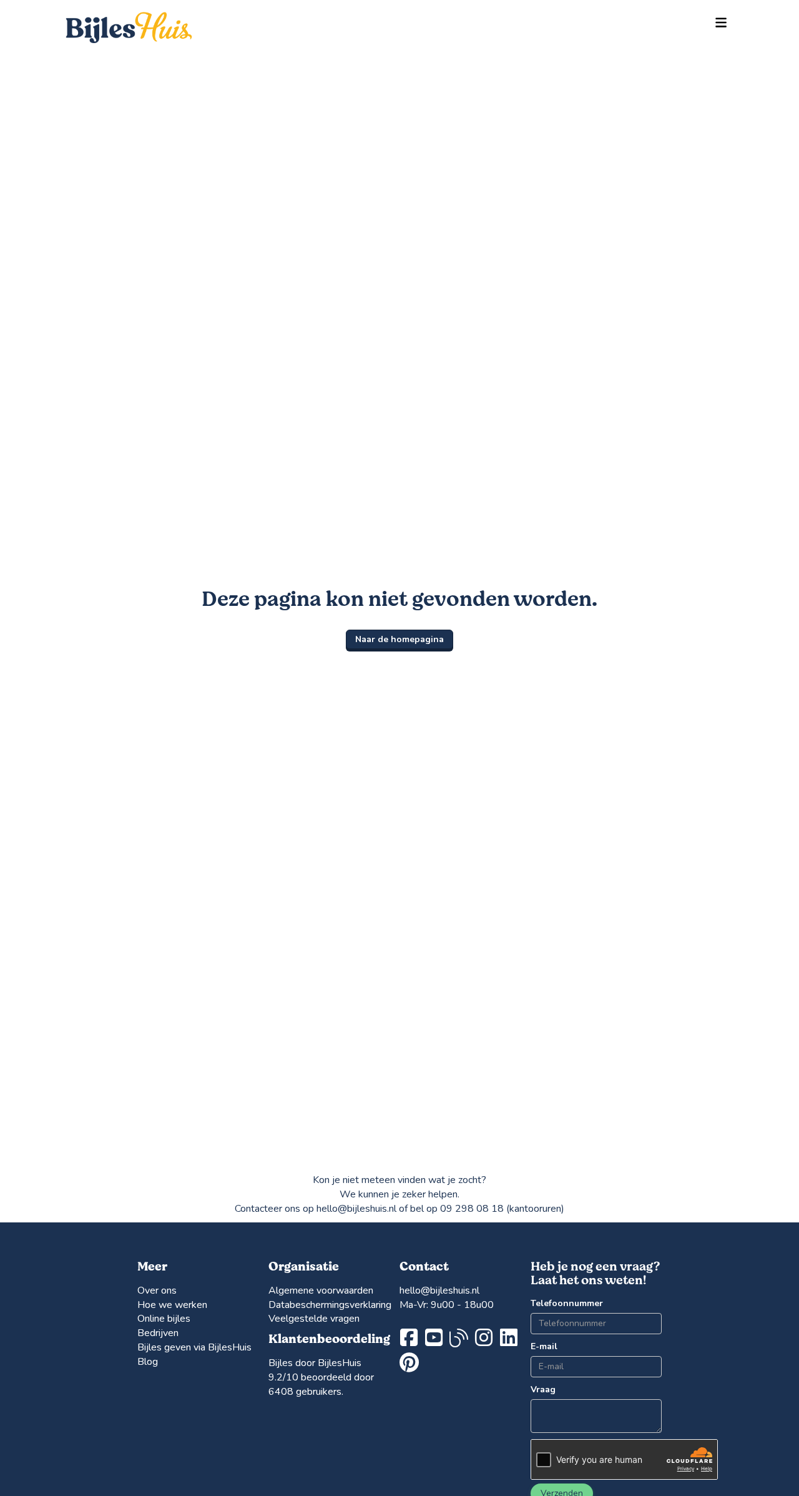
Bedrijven (158, 1333)
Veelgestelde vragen (314, 1318)
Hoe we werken (172, 1305)
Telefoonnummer (558, 1303)
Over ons (157, 1290)
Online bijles (163, 1318)
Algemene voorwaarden (320, 1290)
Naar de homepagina (399, 639)
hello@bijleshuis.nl (439, 1290)
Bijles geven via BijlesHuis (194, 1347)
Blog (147, 1362)
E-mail (544, 1346)
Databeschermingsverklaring (329, 1305)
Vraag (543, 1389)
